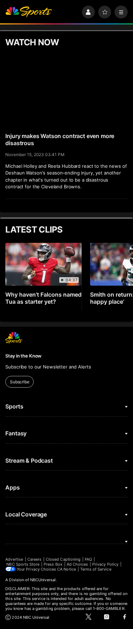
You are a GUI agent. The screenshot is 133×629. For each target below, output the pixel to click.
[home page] (28, 12)
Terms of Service (95, 569)
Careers (34, 559)
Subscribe (19, 381)
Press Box (53, 564)
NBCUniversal (43, 579)
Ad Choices (77, 564)
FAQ (88, 559)
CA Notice (66, 569)
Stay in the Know (23, 356)
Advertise (14, 559)
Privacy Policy (105, 564)
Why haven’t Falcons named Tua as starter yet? (43, 298)
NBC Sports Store (22, 564)
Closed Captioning (63, 559)
